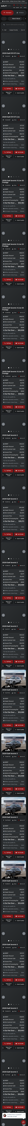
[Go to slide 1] (9, 49)
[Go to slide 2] (11, 49)
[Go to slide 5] (19, 49)
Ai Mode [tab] (21, 12)
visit (14, 7)
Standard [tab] (8, 12)
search (17, 7)
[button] (14, 6)
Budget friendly (14, 30)
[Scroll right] (25, 19)
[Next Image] (23, 42)
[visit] (14, 5)
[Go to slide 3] (14, 49)
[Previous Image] (3, 42)
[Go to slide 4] (16, 49)
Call (21, 7)
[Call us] (20, 5)
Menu (25, 7)
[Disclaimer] (3, 62)
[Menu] (25, 5)
